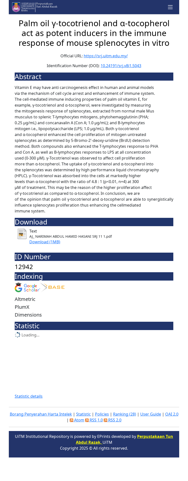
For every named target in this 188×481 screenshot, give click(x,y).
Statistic (83, 414)
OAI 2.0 (171, 414)
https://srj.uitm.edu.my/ (106, 56)
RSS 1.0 (96, 420)
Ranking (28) (124, 414)
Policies (102, 414)
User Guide (150, 414)
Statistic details (29, 396)
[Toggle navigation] (170, 7)
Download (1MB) (44, 242)
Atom (78, 420)
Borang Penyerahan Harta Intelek (41, 414)
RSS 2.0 (114, 420)
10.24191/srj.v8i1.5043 (121, 65)
